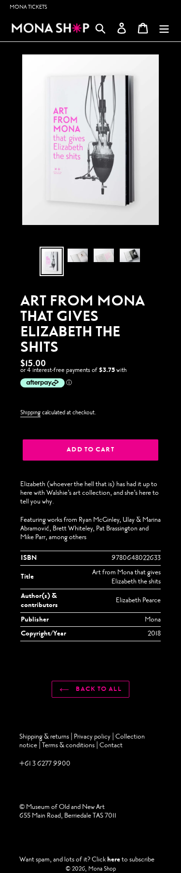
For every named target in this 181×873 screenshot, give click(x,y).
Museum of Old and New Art (65, 806)
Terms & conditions (68, 745)
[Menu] (164, 28)
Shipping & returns (44, 736)
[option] (52, 261)
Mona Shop (102, 869)
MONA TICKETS (28, 7)
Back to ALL (97, 689)
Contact (111, 745)
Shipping (30, 412)
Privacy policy (93, 736)
